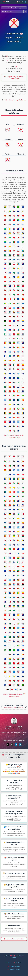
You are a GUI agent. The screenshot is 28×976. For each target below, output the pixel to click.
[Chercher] (12, 11)
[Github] (12, 744)
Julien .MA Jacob (14, 726)
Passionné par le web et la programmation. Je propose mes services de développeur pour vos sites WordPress (14, 734)
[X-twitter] (8, 744)
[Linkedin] (16, 744)
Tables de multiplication (14, 914)
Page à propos (7, 740)
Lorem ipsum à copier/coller (14, 873)
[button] (25, 2)
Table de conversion (14, 925)
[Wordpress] (20, 744)
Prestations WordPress (18, 740)
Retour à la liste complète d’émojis (15, 100)
